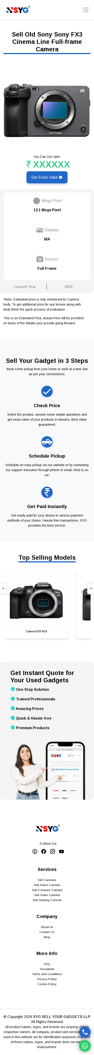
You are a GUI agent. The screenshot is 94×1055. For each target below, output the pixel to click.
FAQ (47, 964)
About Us (47, 927)
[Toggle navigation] (86, 10)
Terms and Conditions (47, 974)
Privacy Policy (47, 979)
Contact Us (47, 932)
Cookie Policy (47, 984)
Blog (47, 937)
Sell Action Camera (47, 885)
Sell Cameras (47, 880)
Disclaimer (47, 969)
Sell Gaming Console (47, 900)
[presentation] (3, 588)
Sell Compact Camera (47, 890)
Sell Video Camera (47, 895)
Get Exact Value (45, 177)
